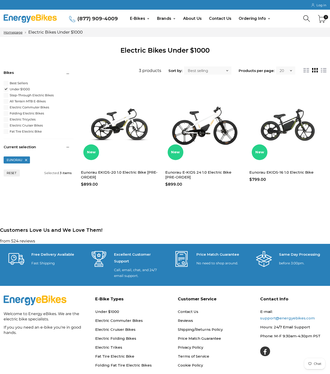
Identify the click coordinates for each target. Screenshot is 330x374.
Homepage (13, 32)
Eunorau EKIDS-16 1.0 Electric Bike (281, 172)
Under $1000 (20, 89)
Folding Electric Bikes (27, 113)
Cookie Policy (190, 365)
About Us (192, 18)
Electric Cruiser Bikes (26, 125)
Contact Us (220, 18)
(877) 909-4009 (97, 18)
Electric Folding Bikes (115, 338)
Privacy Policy (190, 347)
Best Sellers (19, 83)
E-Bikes (138, 18)
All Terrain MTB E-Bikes (28, 101)
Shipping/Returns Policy (200, 329)
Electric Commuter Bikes (29, 107)
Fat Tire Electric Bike (26, 131)
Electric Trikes (108, 347)
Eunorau (14, 160)
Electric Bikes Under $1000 (55, 32)
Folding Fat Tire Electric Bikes (123, 365)
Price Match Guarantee (199, 338)
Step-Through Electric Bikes (32, 95)
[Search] (307, 19)
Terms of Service (193, 356)
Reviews (185, 320)
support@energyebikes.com (287, 318)
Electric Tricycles (23, 119)
